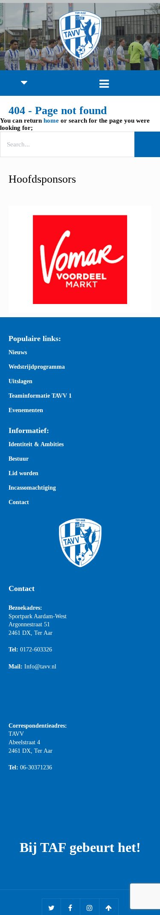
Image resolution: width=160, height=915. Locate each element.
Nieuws (18, 353)
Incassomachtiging (32, 488)
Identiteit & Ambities (36, 444)
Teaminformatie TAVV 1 (40, 396)
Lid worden (23, 473)
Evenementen (26, 410)
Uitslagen (20, 381)
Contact (19, 502)
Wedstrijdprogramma (37, 367)
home (51, 120)
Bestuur (19, 459)
